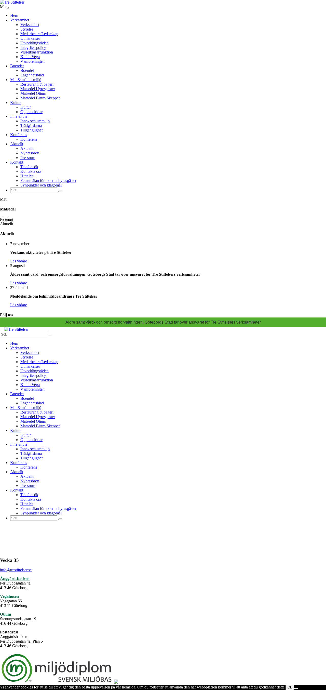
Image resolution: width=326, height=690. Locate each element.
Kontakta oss (30, 171)
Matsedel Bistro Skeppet (40, 98)
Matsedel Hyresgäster (37, 89)
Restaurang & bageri (36, 84)
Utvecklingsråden (34, 43)
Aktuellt (16, 144)
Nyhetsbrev (29, 153)
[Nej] (296, 688)
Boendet (17, 66)
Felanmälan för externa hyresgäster (48, 180)
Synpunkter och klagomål (41, 185)
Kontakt (16, 162)
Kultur (15, 102)
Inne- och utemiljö (35, 121)
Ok (290, 687)
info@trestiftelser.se (16, 570)
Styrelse (26, 29)
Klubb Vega (30, 57)
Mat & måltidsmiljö (25, 79)
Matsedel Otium (33, 93)
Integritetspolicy (33, 47)
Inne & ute (18, 116)
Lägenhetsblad (32, 75)
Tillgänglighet (31, 130)
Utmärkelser (30, 38)
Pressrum (27, 157)
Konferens (18, 134)
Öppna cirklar (31, 112)
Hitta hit (26, 176)
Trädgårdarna (31, 125)
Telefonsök (29, 167)
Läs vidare (18, 261)
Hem (14, 15)
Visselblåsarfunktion (36, 52)
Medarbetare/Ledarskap (39, 34)
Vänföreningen (32, 61)
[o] (60, 191)
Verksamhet (19, 20)
